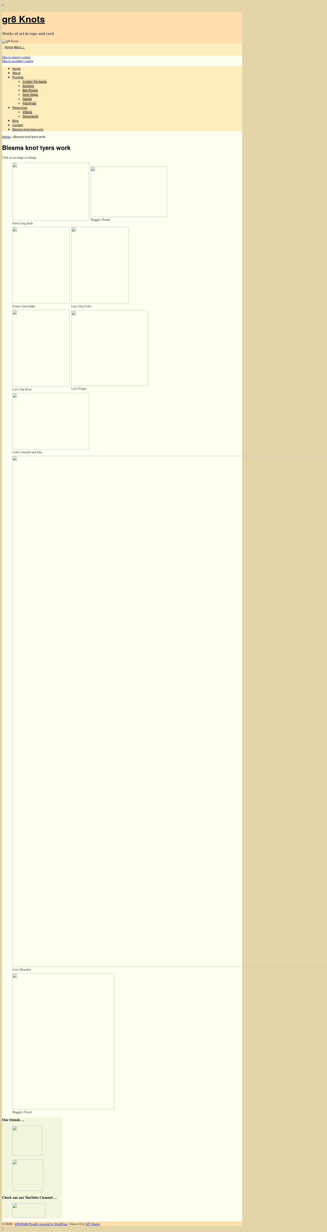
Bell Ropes (30, 90)
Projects (18, 77)
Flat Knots (29, 103)
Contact (17, 125)
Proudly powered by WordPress (48, 1224)
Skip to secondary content (17, 61)
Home (9, 47)
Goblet (27, 99)
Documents (30, 116)
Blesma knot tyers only (27, 129)
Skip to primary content (16, 57)
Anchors (28, 86)
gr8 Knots (23, 18)
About (16, 73)
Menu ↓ (19, 47)
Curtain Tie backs (34, 81)
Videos (27, 112)
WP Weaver (93, 1224)
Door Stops (30, 94)
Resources (19, 107)
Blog (15, 120)
